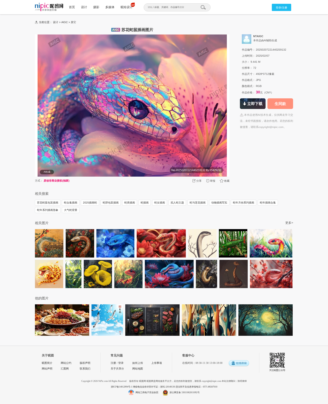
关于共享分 (117, 368)
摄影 (96, 7)
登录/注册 (281, 7)
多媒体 (109, 7)
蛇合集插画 (70, 202)
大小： (246, 61)
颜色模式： (248, 86)
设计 (84, 7)
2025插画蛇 (90, 202)
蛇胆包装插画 (111, 202)
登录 (121, 363)
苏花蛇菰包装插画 (47, 202)
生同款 (280, 104)
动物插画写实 (219, 202)
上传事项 (156, 363)
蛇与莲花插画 (198, 202)
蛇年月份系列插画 (243, 202)
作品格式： (248, 79)
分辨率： (247, 67)
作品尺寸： (248, 73)
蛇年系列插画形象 (47, 209)
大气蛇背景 (70, 209)
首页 (72, 7)
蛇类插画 (129, 202)
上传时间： (248, 55)
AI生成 (47, 172)
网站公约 (66, 363)
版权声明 (85, 363)
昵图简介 (47, 363)
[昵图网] (49, 7)
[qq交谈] (239, 363)
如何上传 (137, 363)
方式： (39, 180)
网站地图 (137, 368)
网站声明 (47, 368)
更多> (289, 222)
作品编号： (248, 49)
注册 (113, 363)
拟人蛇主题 (177, 202)
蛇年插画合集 (268, 202)
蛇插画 (145, 202)
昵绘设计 (127, 7)
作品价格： (248, 92)
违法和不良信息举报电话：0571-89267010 (196, 386)
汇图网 (65, 368)
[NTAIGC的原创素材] (246, 38)
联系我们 (85, 368)
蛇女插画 (159, 202)
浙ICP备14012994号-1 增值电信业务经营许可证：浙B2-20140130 (143, 386)
